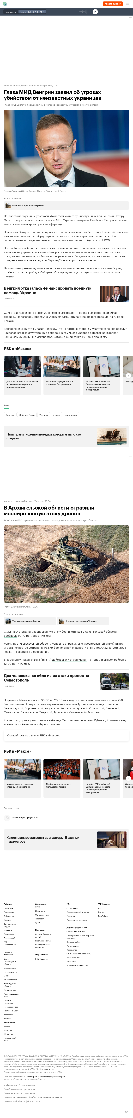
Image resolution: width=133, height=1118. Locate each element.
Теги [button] (6, 405)
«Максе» (53, 735)
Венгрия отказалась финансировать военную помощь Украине (47, 290)
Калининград (10, 989)
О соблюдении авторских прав (19, 1088)
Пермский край (11, 1006)
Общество (9, 916)
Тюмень (7, 1018)
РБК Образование (10, 943)
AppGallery (103, 916)
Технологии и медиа (10, 925)
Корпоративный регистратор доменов (80, 936)
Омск (6, 975)
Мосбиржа (32, 1076)
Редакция (70, 916)
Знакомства (71, 949)
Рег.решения (72, 945)
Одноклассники (42, 914)
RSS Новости (41, 958)
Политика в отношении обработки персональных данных (33, 1096)
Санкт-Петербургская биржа (51, 1076)
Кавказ (7, 1026)
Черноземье (9, 1022)
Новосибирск (10, 971)
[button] (22, 375)
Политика (9, 298)
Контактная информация (77, 912)
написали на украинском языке (25, 252)
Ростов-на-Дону (11, 1010)
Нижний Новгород (8, 1001)
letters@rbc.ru (47, 1068)
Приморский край (10, 1039)
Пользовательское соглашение (19, 1092)
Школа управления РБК (77, 965)
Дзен (37, 922)
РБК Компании (72, 957)
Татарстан (8, 1014)
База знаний (9, 938)
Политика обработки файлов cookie (22, 1100)
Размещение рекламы (76, 919)
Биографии (9, 934)
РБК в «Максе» (17, 349)
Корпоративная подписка (42, 945)
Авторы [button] (8, 807)
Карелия (8, 1030)
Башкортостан (10, 979)
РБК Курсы (71, 961)
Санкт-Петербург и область (10, 961)
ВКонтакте (40, 910)
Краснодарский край (11, 995)
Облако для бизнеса (75, 931)
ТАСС (105, 240)
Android (101, 912)
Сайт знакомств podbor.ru (78, 953)
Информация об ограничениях (19, 1084)
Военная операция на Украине (19, 85)
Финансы (8, 930)
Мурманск (8, 1033)
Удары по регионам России (18, 500)
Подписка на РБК (43, 940)
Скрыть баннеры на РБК (43, 935)
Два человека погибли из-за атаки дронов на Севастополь (46, 678)
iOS (99, 908)
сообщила (10, 635)
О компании (72, 908)
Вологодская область (10, 984)
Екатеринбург (10, 967)
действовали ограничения (69, 659)
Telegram (39, 918)
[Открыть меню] (127, 4)
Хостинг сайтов (73, 941)
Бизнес (7, 919)
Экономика (9, 912)
